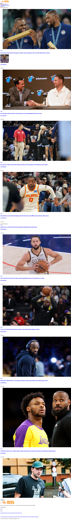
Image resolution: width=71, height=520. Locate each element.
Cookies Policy (17, 516)
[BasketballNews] (4, 2)
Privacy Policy (14, 512)
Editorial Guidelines (34, 516)
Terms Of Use (29, 516)
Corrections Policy (11, 516)
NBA (1, 3)
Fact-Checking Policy (4, 516)
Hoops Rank (2, 512)
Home (1, 6)
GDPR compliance (23, 516)
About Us (6, 512)
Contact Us (10, 512)
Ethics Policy (19, 512)
